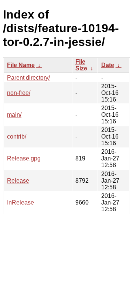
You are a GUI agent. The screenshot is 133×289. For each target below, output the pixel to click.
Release (18, 180)
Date (107, 65)
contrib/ (16, 136)
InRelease (20, 202)
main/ (14, 115)
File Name (21, 65)
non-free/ (18, 93)
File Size (81, 65)
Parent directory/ (28, 77)
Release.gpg (24, 158)
